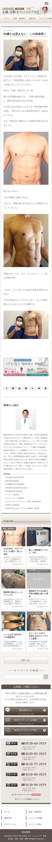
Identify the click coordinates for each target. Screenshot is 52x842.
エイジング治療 (35, 818)
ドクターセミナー (35, 529)
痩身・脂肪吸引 (19, 18)
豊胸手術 (32, 18)
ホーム (6, 18)
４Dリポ (8, 571)
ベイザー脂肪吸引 (35, 613)
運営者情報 (26, 832)
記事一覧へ (26, 660)
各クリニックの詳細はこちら (26, 799)
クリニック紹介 (35, 824)
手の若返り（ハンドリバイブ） (38, 571)
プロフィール (10, 824)
